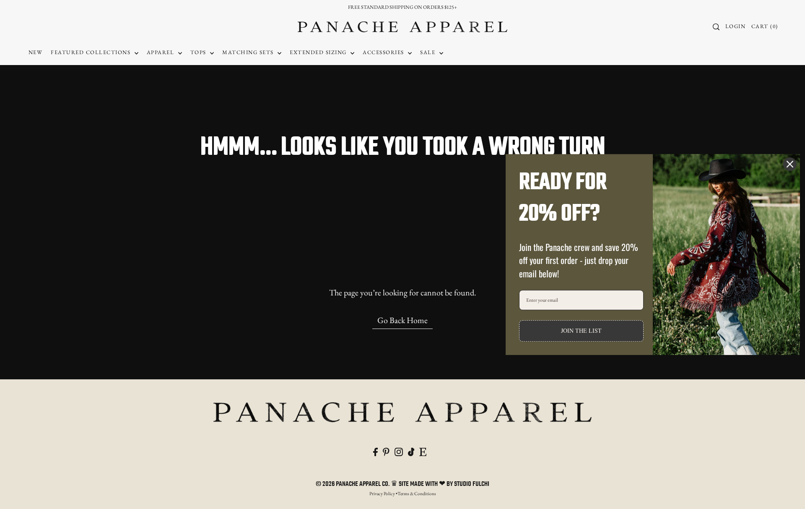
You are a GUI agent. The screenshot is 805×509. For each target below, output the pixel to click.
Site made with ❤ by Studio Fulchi (444, 484)
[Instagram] (399, 450)
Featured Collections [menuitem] (91, 52)
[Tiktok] (411, 450)
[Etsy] (422, 450)
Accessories (384, 52)
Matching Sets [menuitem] (248, 52)
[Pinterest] (386, 450)
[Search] (716, 26)
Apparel (161, 52)
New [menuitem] (36, 52)
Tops (199, 52)
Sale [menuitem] (428, 52)
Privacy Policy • (383, 493)
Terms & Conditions (416, 493)
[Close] (790, 164)
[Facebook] (375, 450)
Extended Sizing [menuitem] (319, 52)
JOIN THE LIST (581, 331)
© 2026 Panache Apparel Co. (353, 484)
